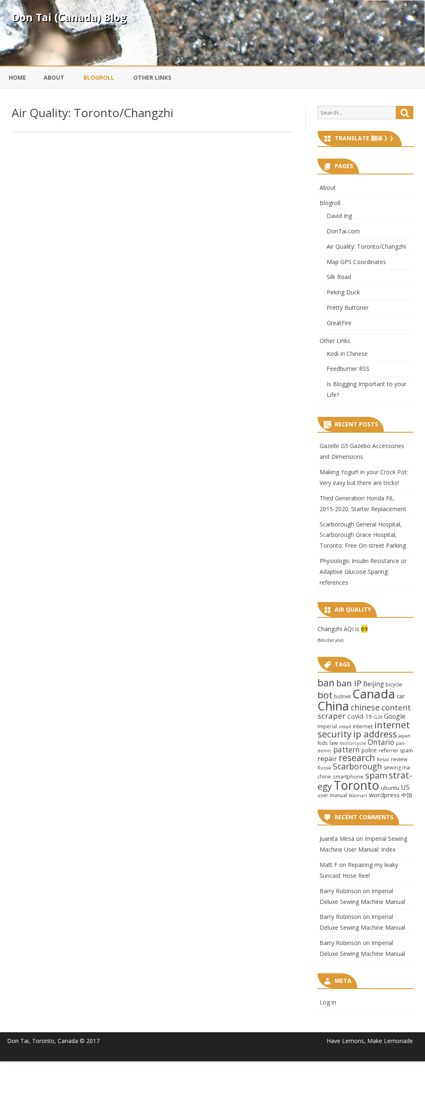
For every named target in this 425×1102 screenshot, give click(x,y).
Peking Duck (343, 292)
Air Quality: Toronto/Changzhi (92, 112)
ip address (375, 734)
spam (376, 775)
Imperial (327, 726)
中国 (406, 795)
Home (17, 77)
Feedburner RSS (348, 368)
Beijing (373, 684)
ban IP (348, 683)
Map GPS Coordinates (356, 262)
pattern (346, 749)
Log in (328, 1002)
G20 (378, 717)
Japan (404, 735)
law (334, 743)
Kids (323, 743)
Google (394, 716)
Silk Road (339, 277)
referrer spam (396, 750)
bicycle (394, 684)
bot (325, 694)
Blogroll (98, 77)
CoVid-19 (359, 716)
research (357, 758)
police (369, 750)
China (333, 706)
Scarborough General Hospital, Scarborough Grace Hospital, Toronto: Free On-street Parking (363, 535)
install (345, 727)
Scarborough (357, 766)
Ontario (381, 742)
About (54, 77)
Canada (373, 694)
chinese (365, 707)
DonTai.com (343, 231)
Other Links (152, 77)
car (401, 696)
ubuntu (390, 787)
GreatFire (339, 323)
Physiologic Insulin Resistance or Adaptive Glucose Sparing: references (363, 571)
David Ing (339, 216)
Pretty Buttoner (348, 307)
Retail (383, 759)
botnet (342, 696)
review (399, 759)
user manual (332, 795)
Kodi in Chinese (347, 354)
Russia (324, 767)
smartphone (348, 776)
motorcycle (353, 743)
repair (327, 758)
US (405, 787)
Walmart (358, 795)
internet (363, 726)
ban (326, 682)
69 (364, 629)
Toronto (356, 785)
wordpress (384, 795)
